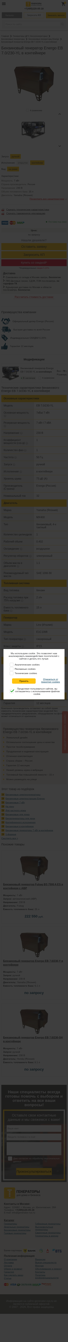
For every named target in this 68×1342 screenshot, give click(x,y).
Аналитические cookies (27, 664)
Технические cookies (26, 673)
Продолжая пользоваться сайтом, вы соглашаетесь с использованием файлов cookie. (37, 691)
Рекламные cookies (25, 669)
